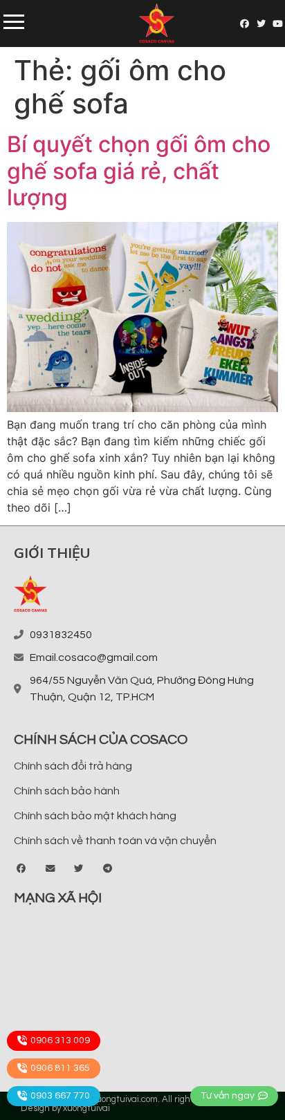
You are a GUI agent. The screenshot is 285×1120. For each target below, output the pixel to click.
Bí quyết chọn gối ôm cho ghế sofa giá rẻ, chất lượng (138, 171)
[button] (22, 869)
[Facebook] (245, 24)
